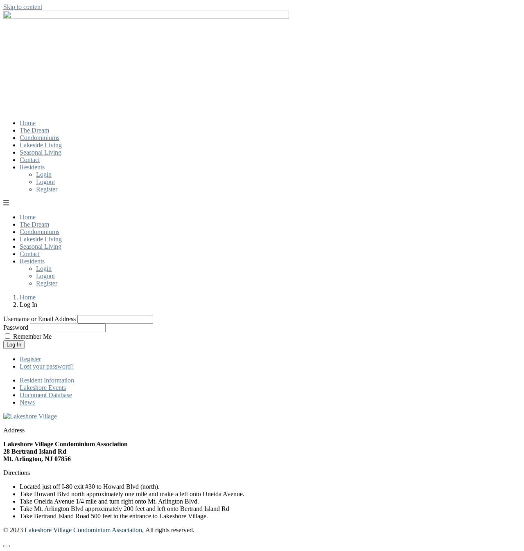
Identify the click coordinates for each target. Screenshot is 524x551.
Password (15, 327)
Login (44, 174)
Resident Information (47, 380)
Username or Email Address (39, 318)
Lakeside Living (41, 145)
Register (46, 189)
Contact (30, 159)
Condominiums (39, 137)
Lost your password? (47, 366)
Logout (45, 181)
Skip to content (22, 6)
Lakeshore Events (43, 387)
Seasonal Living (40, 152)
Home (28, 122)
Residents (32, 167)
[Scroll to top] (6, 546)
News (27, 402)
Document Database (46, 394)
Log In (14, 345)
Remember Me (32, 336)
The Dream (34, 130)
